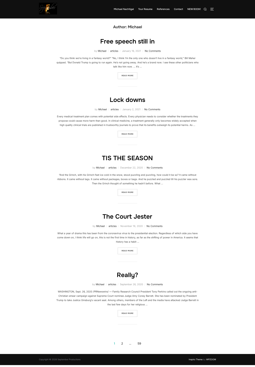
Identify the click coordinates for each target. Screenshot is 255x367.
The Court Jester (127, 217)
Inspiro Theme (195, 359)
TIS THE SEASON (127, 158)
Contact (178, 9)
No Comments (153, 50)
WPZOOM (211, 359)
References (163, 9)
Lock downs (127, 100)
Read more (129, 75)
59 (139, 343)
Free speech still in (127, 41)
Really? (127, 275)
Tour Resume (145, 9)
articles (114, 50)
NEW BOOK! (194, 9)
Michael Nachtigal (124, 9)
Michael (102, 50)
